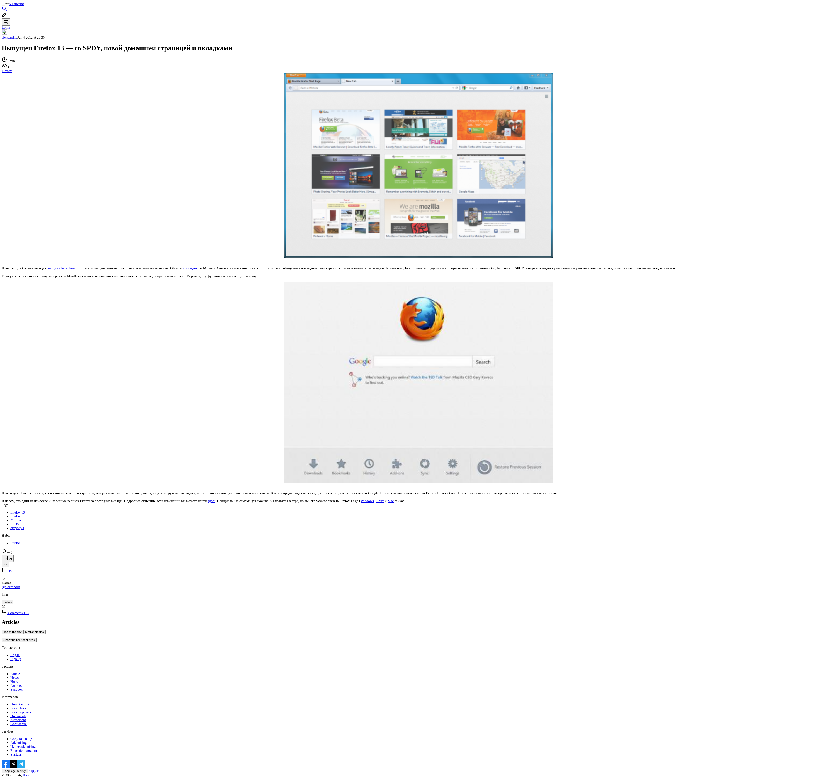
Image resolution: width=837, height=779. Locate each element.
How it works (19, 704)
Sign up (15, 659)
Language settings (15, 771)
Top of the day (12, 631)
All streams (16, 4)
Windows (367, 501)
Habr (26, 775)
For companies (20, 712)
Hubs (14, 681)
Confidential (18, 724)
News (14, 678)
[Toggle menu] (3, 5)
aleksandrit (9, 37)
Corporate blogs (21, 739)
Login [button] (6, 27)
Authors (16, 685)
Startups (16, 754)
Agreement (18, 720)
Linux (380, 501)
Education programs (24, 750)
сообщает (190, 268)
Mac (391, 501)
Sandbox (16, 689)
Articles (15, 674)
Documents (18, 716)
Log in (15, 655)
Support (33, 771)
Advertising (18, 743)
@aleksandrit (11, 587)
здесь (211, 501)
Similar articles (34, 631)
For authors (18, 708)
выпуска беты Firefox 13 (65, 268)
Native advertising (23, 746)
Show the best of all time (19, 640)
